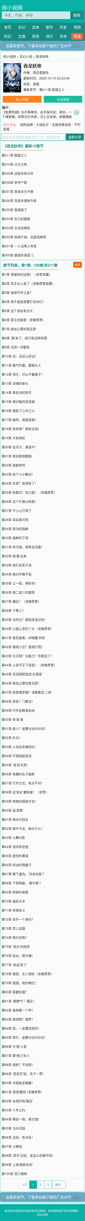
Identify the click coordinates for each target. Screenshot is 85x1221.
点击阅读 (63, 99)
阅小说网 (12, 7)
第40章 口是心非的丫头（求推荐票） (28, 628)
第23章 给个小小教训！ (18, 474)
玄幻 (21, 27)
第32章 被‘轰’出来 (14, 556)
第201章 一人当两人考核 (19, 246)
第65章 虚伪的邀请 (15, 855)
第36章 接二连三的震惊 (18, 592)
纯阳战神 (26, 124)
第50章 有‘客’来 (12, 719)
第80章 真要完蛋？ (15, 992)
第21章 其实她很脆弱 (17, 456)
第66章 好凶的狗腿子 (17, 864)
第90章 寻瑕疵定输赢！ (18, 1082)
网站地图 (42, 1214)
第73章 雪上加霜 (13, 928)
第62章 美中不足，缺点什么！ (23, 828)
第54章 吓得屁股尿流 (17, 755)
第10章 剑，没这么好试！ (20, 356)
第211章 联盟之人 (52, 89)
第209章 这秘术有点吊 (17, 173)
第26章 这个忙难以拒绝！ (20, 501)
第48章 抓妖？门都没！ (18, 701)
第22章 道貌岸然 (13, 465)
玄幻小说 (25, 56)
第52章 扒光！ (12, 737)
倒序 (77, 265)
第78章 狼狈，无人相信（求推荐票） (28, 973)
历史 (63, 27)
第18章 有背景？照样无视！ (21, 428)
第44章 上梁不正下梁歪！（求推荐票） (29, 665)
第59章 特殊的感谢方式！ (20, 801)
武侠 (35, 27)
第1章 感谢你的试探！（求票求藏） (27, 274)
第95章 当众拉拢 (13, 1128)
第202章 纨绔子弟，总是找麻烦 (24, 237)
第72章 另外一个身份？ (18, 919)
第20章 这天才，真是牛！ (20, 447)
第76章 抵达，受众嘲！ (18, 955)
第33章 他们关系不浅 (17, 565)
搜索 (76, 15)
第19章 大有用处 (13, 438)
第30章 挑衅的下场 (15, 537)
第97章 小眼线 (12, 1146)
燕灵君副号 (41, 72)
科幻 (7, 36)
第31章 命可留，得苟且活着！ (23, 547)
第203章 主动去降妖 (16, 227)
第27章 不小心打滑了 (17, 510)
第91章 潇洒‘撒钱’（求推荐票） (23, 1092)
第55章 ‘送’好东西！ (16, 765)
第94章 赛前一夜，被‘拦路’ (20, 1119)
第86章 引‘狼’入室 (14, 1046)
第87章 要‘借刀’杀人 (16, 1055)
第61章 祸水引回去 (15, 819)
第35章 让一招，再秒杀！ (20, 583)
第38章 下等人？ (13, 610)
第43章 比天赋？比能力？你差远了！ (28, 656)
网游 (77, 27)
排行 (49, 36)
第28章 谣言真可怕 (15, 519)
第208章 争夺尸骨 (14, 182)
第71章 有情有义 (13, 910)
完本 (63, 36)
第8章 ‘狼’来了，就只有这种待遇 (24, 338)
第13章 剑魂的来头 (15, 383)
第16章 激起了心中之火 (18, 410)
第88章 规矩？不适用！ (18, 1064)
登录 (77, 36)
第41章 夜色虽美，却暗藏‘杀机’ (24, 637)
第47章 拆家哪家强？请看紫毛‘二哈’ (27, 692)
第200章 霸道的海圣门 (17, 255)
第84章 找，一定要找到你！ (21, 1028)
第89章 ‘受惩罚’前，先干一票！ (24, 1073)
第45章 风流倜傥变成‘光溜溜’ (22, 674)
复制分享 (74, 137)
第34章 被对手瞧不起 (17, 574)
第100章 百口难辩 (14, 1173)
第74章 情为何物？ (15, 937)
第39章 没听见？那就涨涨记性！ (24, 619)
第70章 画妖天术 (13, 901)
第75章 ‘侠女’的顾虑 (16, 946)
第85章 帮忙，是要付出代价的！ (24, 1037)
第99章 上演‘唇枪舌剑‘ (17, 1164)
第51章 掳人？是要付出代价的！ (24, 728)
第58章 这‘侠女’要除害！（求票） (25, 792)
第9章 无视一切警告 (16, 347)
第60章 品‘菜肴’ (12, 810)
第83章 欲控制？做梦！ (18, 1019)
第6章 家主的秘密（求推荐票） (24, 319)
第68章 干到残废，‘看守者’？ (22, 883)
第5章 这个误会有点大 (17, 310)
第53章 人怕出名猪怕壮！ (20, 746)
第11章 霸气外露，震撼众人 (21, 365)
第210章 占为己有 (14, 164)
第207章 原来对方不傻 (17, 191)
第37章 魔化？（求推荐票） (21, 601)
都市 (49, 27)
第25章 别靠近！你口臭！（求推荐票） (29, 492)
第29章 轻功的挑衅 (15, 528)
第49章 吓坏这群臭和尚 (18, 710)
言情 (21, 36)
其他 (35, 36)
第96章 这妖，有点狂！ (18, 1137)
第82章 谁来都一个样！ (18, 1010)
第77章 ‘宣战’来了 (14, 964)
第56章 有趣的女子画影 (18, 774)
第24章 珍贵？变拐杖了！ (20, 483)
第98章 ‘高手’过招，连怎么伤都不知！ (28, 1155)
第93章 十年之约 (13, 1110)
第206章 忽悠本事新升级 (19, 200)
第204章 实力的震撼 (16, 218)
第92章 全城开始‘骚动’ (17, 1101)
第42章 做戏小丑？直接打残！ (23, 646)
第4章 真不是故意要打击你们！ (24, 301)
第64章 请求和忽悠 (15, 846)
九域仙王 (42, 124)
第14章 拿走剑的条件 (17, 392)
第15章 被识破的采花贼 (18, 401)
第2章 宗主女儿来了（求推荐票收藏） (28, 283)
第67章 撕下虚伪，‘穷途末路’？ (24, 874)
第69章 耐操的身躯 (15, 892)
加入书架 (22, 99)
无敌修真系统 (61, 124)
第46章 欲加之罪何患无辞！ (21, 683)
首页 (7, 27)
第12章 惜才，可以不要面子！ (23, 374)
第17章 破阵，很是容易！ (20, 419)
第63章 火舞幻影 (13, 837)
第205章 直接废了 (14, 209)
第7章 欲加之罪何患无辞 (19, 329)
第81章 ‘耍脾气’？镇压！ (19, 1001)
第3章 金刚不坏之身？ (17, 292)
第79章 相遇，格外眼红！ (20, 983)
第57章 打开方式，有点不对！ (23, 783)
